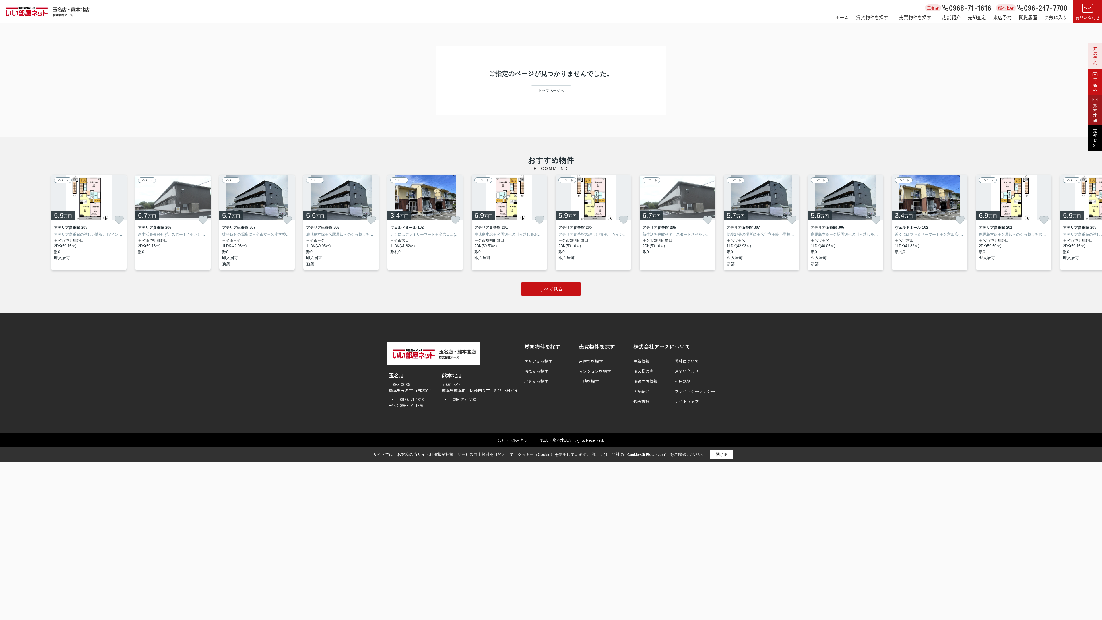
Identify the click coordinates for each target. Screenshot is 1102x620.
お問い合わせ (1088, 18)
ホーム (842, 17)
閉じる (722, 454)
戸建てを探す (591, 361)
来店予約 (1002, 17)
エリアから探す (538, 361)
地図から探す (536, 381)
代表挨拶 (641, 401)
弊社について (687, 361)
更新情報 (641, 361)
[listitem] (425, 222)
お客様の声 (643, 371)
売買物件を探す (915, 17)
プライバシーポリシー (695, 391)
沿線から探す (536, 371)
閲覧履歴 (1028, 17)
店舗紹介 (951, 17)
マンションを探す (595, 371)
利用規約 (683, 381)
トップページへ (551, 90)
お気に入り (1055, 17)
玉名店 (1095, 85)
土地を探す (589, 381)
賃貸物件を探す (872, 17)
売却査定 (977, 17)
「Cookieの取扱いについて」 (647, 455)
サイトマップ (687, 401)
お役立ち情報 (645, 381)
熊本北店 (1095, 112)
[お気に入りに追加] (119, 220)
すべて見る (551, 289)
